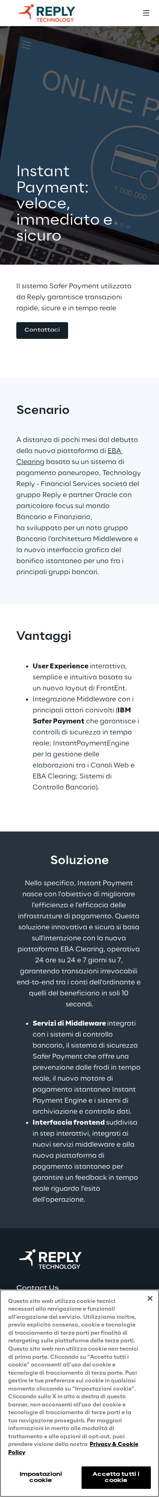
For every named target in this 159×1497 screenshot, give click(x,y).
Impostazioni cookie (41, 1477)
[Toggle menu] (146, 13)
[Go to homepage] (55, 13)
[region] (79, 1393)
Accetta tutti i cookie (116, 1477)
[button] (42, 330)
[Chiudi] (150, 1298)
